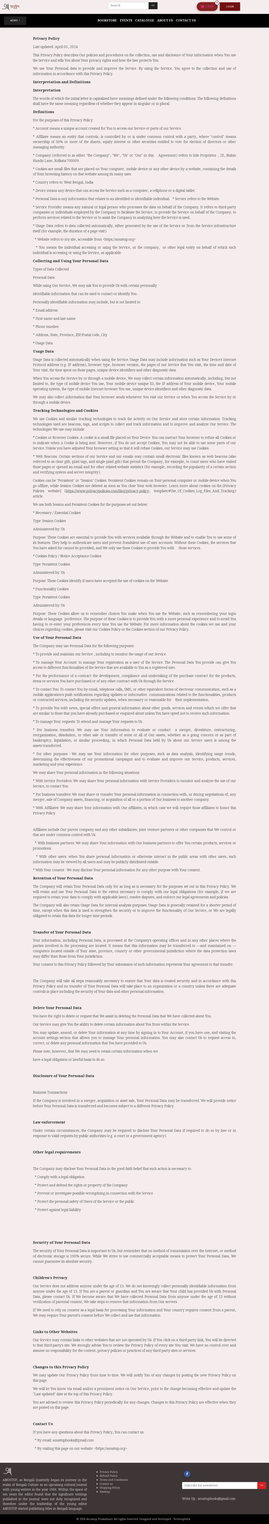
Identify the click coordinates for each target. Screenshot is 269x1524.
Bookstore (107, 20)
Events (126, 20)
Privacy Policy (109, 1472)
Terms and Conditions (114, 1480)
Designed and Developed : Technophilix (166, 1519)
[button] (187, 1474)
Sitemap (105, 1492)
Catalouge (144, 20)
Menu (14, 21)
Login (230, 6)
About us (165, 20)
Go (153, 5)
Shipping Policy (110, 1488)
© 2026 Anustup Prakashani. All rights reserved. (107, 1519)
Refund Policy (108, 1476)
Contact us (186, 20)
